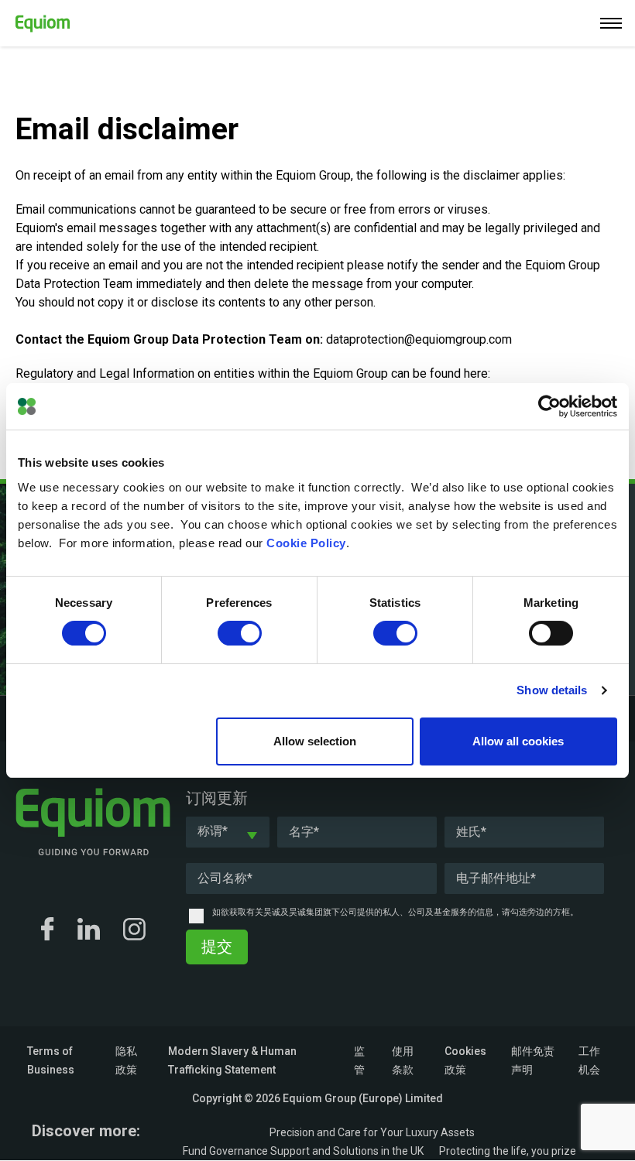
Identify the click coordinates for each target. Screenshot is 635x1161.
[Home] (35, 20)
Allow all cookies (518, 741)
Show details (552, 690)
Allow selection (314, 741)
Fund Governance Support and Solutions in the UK (303, 1151)
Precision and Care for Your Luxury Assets (372, 1132)
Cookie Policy (306, 543)
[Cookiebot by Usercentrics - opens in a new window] (549, 406)
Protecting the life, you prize (507, 1151)
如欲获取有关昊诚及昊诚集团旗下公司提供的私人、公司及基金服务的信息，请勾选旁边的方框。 (395, 912)
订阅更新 (217, 798)
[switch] (240, 633)
